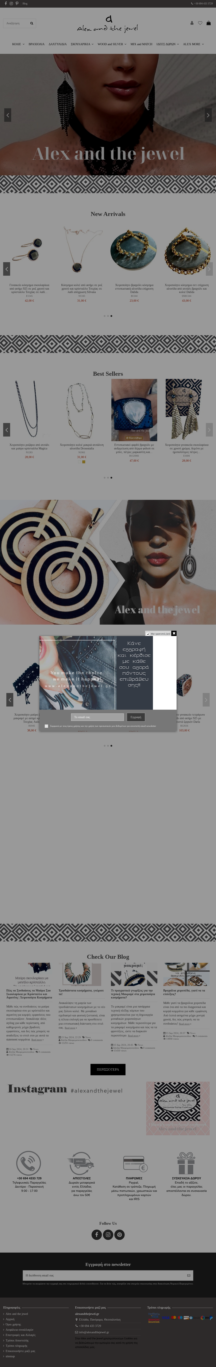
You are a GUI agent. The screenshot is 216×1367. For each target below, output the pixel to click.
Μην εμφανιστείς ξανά (160, 634)
